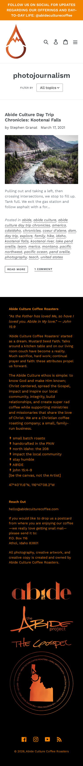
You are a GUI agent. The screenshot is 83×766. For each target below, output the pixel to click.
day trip (11, 236)
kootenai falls (17, 241)
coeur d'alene (54, 230)
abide (26, 220)
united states (52, 257)
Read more (16, 269)
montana (50, 246)
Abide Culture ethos (33, 375)
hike (50, 236)
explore (26, 236)
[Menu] (75, 42)
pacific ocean (35, 252)
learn (21, 246)
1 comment (44, 269)
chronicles (32, 230)
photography (16, 257)
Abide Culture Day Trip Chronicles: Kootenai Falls (33, 117)
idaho (61, 236)
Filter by (26, 87)
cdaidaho (13, 230)
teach (34, 257)
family (40, 236)
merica (34, 246)
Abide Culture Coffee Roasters (47, 751)
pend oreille (59, 252)
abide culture (44, 220)
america (59, 225)
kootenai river (42, 241)
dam (72, 230)
